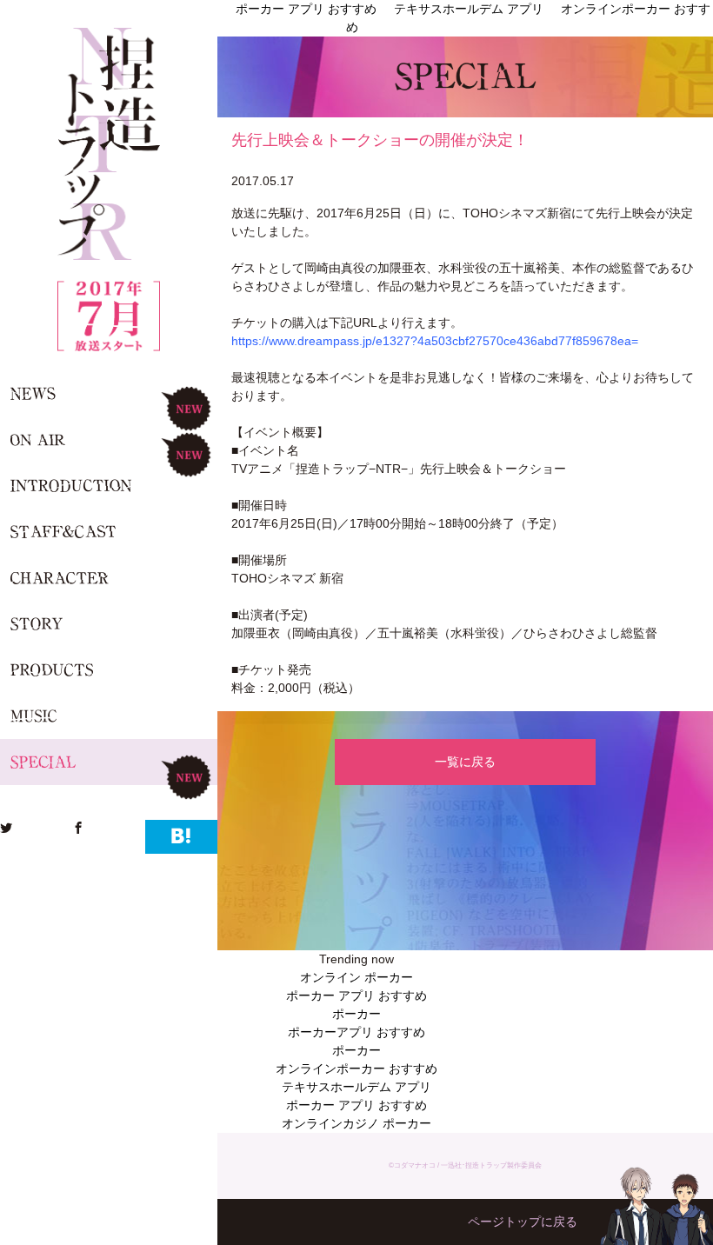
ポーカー (356, 1014)
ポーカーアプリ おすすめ (356, 1032)
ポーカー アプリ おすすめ (356, 995)
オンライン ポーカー (356, 977)
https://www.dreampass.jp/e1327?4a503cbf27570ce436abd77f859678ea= (434, 341)
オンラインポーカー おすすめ (356, 1068)
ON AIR (108, 439)
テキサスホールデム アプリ (356, 1087)
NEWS (108, 393)
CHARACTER (108, 578)
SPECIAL (108, 762)
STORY (108, 624)
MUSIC (108, 716)
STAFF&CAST (108, 532)
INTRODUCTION (108, 486)
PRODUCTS (108, 670)
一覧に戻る (465, 762)
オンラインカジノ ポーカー (356, 1123)
